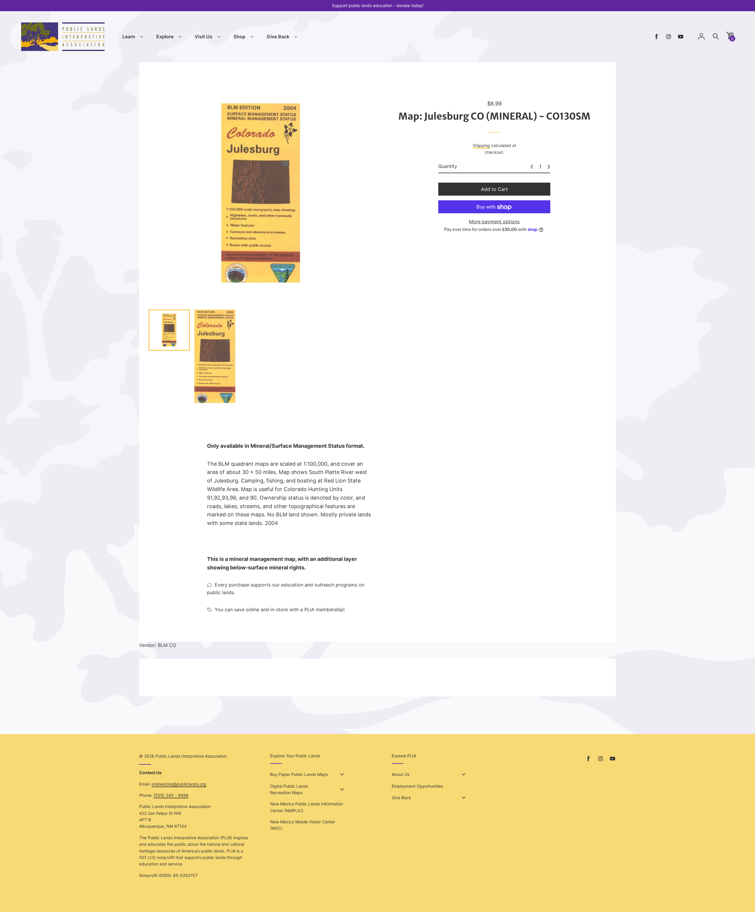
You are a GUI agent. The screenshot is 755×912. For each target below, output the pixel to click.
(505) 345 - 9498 (171, 795)
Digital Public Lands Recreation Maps (289, 789)
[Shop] (252, 36)
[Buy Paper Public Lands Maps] (342, 774)
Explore (164, 36)
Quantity (447, 166)
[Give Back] (296, 36)
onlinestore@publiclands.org (179, 784)
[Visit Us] (219, 36)
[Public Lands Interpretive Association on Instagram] (668, 36)
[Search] (715, 36)
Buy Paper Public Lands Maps (299, 774)
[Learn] (141, 36)
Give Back (278, 36)
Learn (128, 36)
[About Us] (463, 774)
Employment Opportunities (417, 786)
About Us (400, 774)
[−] (532, 167)
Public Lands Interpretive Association (191, 756)
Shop (239, 36)
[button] (730, 37)
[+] (549, 167)
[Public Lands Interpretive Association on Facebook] (656, 36)
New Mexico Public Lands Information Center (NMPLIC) (306, 807)
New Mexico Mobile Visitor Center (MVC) (302, 825)
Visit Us (203, 36)
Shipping (481, 145)
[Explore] (180, 36)
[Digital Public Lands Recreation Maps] (342, 789)
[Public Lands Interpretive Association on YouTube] (680, 36)
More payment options (494, 222)
